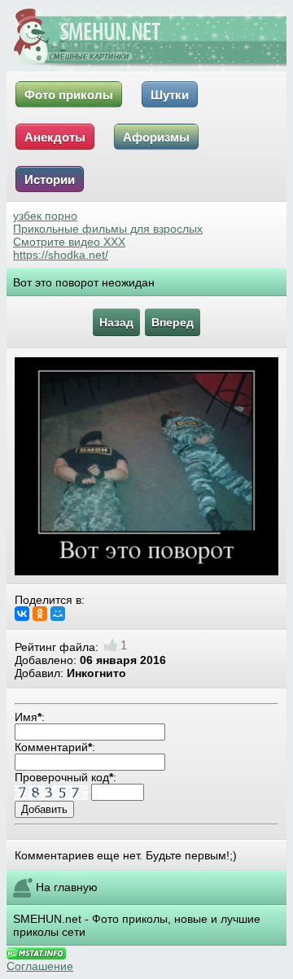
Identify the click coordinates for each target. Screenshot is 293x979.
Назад (116, 322)
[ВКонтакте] (22, 613)
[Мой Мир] (57, 613)
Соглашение (40, 965)
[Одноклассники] (40, 613)
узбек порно (45, 215)
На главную (67, 887)
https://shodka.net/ (60, 254)
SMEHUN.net (47, 918)
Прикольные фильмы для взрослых (108, 228)
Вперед (172, 322)
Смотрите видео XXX (69, 241)
